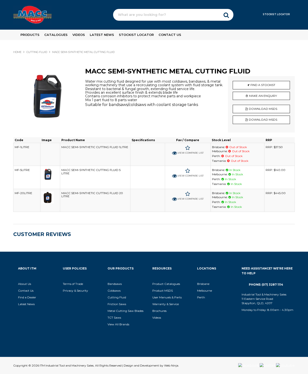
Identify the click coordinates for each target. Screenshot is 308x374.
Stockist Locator (276, 14)
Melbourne (204, 290)
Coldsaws (114, 290)
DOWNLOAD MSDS (263, 109)
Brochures (159, 311)
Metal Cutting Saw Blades (125, 311)
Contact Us (170, 35)
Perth (201, 297)
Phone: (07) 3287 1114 (266, 284)
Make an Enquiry (263, 96)
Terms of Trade (73, 284)
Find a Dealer (27, 297)
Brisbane (203, 284)
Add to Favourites (187, 148)
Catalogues (56, 35)
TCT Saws (114, 317)
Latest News (102, 35)
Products (29, 35)
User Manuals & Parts (167, 297)
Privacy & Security (76, 290)
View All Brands (118, 324)
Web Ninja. (171, 365)
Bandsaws (115, 284)
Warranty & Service (165, 304)
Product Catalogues (166, 284)
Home (17, 52)
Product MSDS (162, 290)
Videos (78, 35)
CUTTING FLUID (36, 52)
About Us (24, 284)
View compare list (191, 152)
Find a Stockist (262, 85)
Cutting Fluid (117, 297)
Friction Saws (117, 304)
